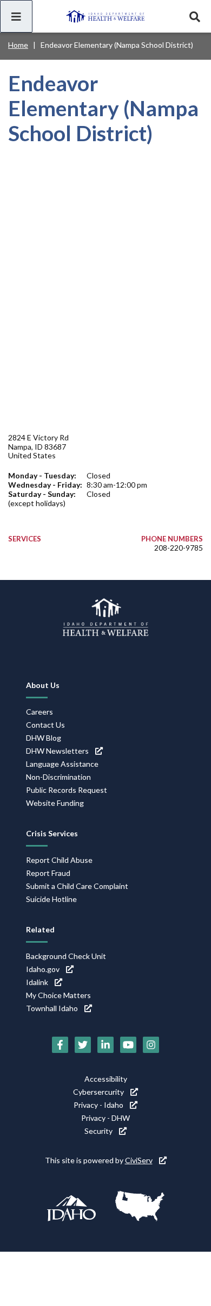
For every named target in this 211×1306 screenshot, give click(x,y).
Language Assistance (62, 763)
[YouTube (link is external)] (128, 1045)
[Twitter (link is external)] (83, 1045)
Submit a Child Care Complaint (77, 886)
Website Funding (55, 802)
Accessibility (105, 1078)
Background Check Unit (66, 956)
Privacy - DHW (105, 1117)
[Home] (105, 16)
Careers (39, 711)
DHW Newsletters (57, 750)
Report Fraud (48, 873)
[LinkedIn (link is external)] (105, 1045)
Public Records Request (66, 789)
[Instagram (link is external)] (151, 1045)
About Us (43, 685)
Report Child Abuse (59, 860)
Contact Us (45, 724)
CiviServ (139, 1160)
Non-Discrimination (58, 776)
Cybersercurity (98, 1091)
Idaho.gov (43, 969)
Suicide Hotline (51, 899)
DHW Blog (43, 737)
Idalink (37, 982)
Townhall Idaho (52, 1008)
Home (18, 44)
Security (98, 1130)
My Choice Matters (58, 995)
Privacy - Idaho (98, 1104)
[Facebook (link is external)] (60, 1045)
